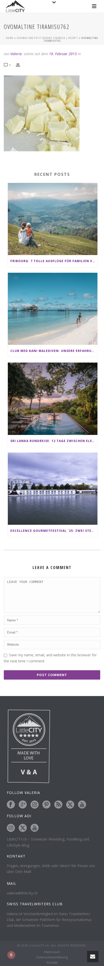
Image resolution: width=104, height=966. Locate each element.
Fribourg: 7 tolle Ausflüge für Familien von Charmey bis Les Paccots (53, 261)
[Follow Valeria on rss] (58, 805)
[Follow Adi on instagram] (11, 828)
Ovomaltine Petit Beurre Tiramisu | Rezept (47, 38)
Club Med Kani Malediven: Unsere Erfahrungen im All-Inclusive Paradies (53, 351)
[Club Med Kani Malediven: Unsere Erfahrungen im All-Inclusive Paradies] (52, 309)
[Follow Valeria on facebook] (11, 805)
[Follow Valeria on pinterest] (46, 805)
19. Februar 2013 (63, 53)
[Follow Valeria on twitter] (70, 805)
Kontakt (52, 963)
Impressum (52, 952)
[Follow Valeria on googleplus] (23, 805)
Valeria (16, 53)
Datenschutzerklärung (52, 957)
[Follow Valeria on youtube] (82, 805)
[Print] (20, 65)
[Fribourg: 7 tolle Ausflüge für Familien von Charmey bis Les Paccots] (52, 219)
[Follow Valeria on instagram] (35, 805)
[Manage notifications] (11, 955)
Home (9, 38)
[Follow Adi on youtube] (35, 828)
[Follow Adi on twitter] (23, 828)
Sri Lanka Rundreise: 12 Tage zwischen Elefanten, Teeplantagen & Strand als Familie (53, 441)
